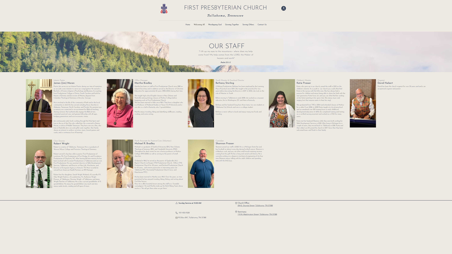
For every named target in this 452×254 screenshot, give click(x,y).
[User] (283, 8)
